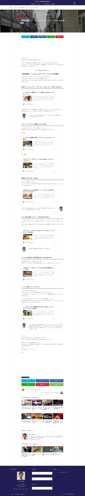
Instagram (22, 494)
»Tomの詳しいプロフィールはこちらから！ (36, 438)
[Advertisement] (42, 47)
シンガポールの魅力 (26, 377)
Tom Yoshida (32, 434)
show (48, 70)
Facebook (17, 494)
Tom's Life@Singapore (42, 1)
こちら (65, 472)
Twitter (12, 494)
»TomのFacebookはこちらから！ (34, 439)
